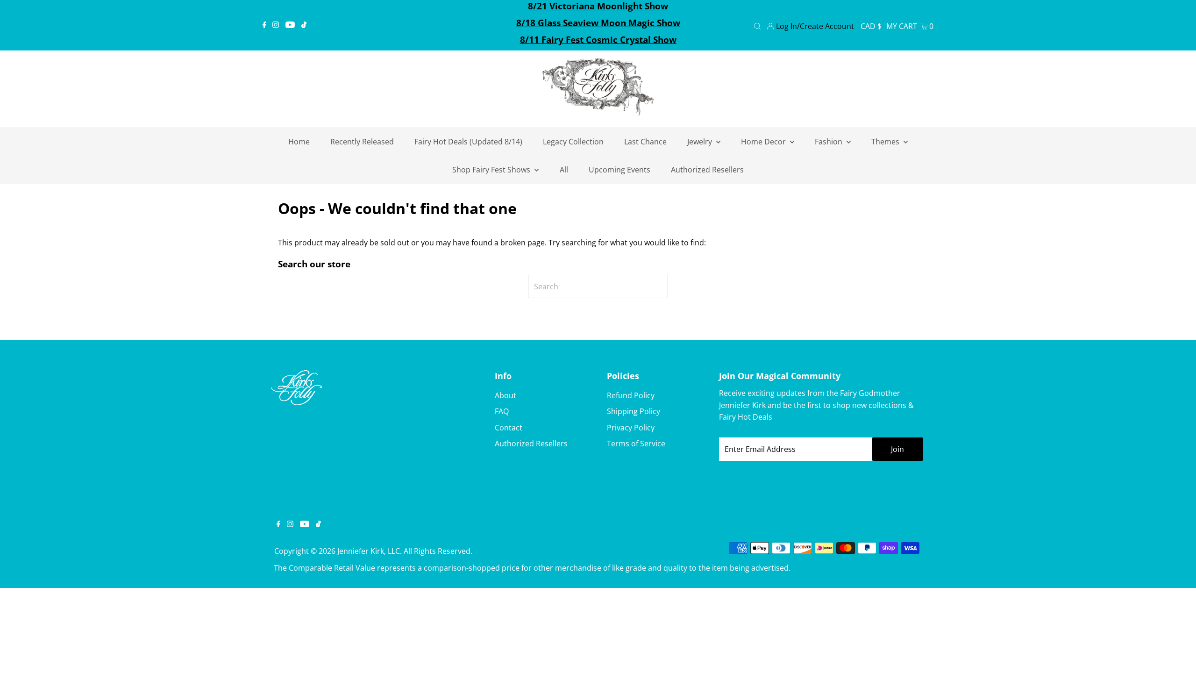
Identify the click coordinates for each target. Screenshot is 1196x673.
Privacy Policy (631, 427)
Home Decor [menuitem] (764, 141)
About (505, 395)
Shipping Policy (633, 411)
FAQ (502, 411)
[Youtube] (290, 25)
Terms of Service (636, 443)
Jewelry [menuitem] (700, 141)
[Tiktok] (304, 25)
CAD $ (871, 26)
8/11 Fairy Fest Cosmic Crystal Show (598, 40)
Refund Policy (631, 395)
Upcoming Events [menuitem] (619, 170)
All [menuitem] (564, 170)
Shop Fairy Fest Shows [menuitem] (492, 170)
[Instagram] (275, 25)
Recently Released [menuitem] (362, 141)
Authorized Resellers (531, 443)
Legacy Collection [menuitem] (573, 141)
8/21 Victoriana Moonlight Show (598, 6)
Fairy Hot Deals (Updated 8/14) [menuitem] (468, 141)
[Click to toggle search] (757, 25)
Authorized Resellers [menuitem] (707, 170)
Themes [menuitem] (886, 141)
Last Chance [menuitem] (645, 141)
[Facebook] (264, 25)
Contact (508, 427)
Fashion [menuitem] (829, 141)
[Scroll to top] (1177, 654)
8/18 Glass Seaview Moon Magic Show (598, 23)
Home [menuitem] (299, 141)
